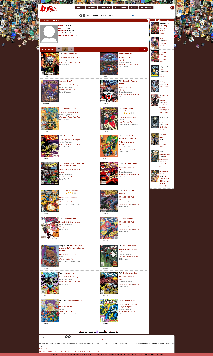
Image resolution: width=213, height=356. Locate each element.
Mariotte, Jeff (63, 90)
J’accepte (160, 354)
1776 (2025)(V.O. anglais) (163, 30)
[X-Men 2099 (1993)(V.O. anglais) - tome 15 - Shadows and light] (109, 294)
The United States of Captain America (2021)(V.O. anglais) (164, 107)
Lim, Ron (77, 62)
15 (113, 331)
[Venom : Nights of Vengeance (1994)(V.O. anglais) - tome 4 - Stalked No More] (109, 321)
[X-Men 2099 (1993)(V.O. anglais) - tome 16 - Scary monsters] (50, 294)
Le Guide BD (105, 7)
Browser (91, 7)
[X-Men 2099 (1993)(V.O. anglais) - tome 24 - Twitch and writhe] (50, 74)
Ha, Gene (132, 149)
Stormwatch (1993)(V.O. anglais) (69, 85)
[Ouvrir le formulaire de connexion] (172, 7)
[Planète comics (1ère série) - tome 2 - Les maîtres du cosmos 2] (109, 129)
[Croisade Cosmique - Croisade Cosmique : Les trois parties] (50, 321)
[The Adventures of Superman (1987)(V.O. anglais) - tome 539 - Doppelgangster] (155, 162)
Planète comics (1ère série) (127, 117)
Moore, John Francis (66, 62)
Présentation (146, 7)
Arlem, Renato (133, 64)
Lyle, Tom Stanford (65, 177)
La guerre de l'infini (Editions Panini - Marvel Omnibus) (164, 181)
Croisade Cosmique (65, 307)
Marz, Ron (122, 122)
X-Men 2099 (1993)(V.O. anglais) (69, 57)
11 (106, 331)
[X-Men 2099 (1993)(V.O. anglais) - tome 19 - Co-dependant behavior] (109, 211)
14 (110, 331)
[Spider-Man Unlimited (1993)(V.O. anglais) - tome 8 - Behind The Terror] (109, 266)
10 (102, 331)
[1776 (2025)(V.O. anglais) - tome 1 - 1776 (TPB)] (155, 33)
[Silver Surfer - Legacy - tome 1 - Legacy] (155, 91)
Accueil (80, 7)
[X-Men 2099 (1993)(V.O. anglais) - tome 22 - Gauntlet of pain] (50, 129)
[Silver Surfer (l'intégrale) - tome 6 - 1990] (155, 76)
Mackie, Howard (124, 311)
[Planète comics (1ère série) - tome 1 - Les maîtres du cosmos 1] (50, 211)
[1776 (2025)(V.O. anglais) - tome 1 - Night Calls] (155, 62)
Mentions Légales (43, 348)
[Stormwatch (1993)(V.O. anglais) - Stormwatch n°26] (109, 74)
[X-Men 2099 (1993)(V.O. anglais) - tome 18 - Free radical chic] (50, 239)
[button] (59, 49)
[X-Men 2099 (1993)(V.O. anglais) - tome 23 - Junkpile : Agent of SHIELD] (109, 102)
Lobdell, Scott (123, 149)
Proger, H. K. (123, 64)
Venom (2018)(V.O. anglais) (164, 127)
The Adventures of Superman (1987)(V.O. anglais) (163, 161)
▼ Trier (142, 49)
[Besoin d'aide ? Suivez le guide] (84, 16)
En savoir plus (150, 354)
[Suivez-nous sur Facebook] (80, 16)
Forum (133, 7)
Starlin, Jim (63, 311)
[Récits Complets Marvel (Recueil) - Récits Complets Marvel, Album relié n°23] (109, 156)
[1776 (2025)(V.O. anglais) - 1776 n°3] (155, 48)
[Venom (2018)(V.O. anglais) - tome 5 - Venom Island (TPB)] (155, 127)
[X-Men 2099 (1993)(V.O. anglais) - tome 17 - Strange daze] (109, 239)
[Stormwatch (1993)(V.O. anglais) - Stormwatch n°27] (50, 102)
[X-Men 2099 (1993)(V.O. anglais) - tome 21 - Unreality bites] (50, 156)
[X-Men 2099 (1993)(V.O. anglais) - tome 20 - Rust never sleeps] (109, 184)
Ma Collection (120, 7)
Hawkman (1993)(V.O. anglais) (163, 144)
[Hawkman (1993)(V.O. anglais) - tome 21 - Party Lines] (155, 145)
